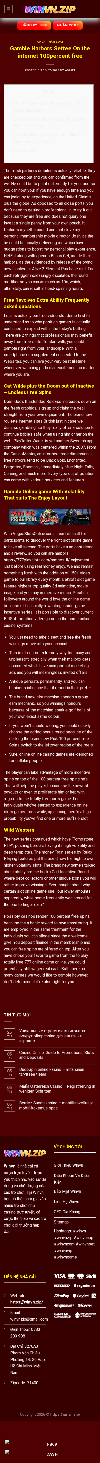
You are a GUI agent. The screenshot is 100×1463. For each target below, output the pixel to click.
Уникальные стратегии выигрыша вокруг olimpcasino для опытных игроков (52, 1035)
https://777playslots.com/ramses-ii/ (37, 560)
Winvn (9, 1166)
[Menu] (8, 9)
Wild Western (26, 150)
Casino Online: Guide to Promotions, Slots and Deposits (56, 1055)
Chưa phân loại (50, 41)
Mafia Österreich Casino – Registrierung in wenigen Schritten (57, 1089)
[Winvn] (50, 9)
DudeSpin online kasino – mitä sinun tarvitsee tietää (51, 1072)
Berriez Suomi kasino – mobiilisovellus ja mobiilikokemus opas (56, 1105)
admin (70, 70)
